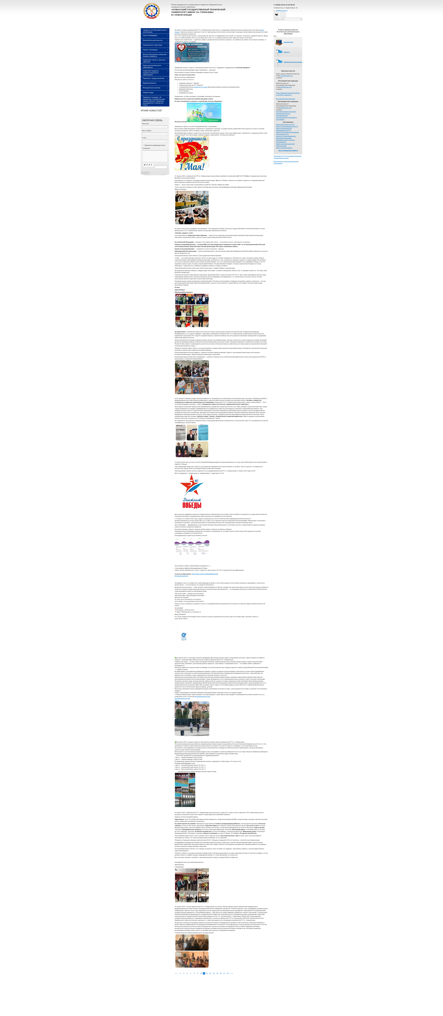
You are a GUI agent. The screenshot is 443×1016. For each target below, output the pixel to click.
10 (201, 973)
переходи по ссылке (200, 87)
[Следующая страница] (231, 973)
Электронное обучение (293, 62)
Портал (286, 52)
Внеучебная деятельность (153, 40)
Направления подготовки (152, 45)
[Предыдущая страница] (176, 973)
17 (224, 973)
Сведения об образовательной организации (154, 31)
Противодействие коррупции (285, 99)
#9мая (177, 700)
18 (227, 973)
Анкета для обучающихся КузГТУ (287, 126)
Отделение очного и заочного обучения (154, 61)
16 (221, 973)
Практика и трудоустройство (153, 78)
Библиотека (288, 42)
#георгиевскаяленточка (202, 696)
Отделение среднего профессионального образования (151, 73)
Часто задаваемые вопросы (288, 150)
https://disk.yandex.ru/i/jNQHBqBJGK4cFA (205, 574)
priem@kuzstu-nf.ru (287, 76)
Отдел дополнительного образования (152, 66)
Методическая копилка (151, 88)
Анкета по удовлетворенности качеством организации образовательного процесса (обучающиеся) (286, 139)
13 (210, 973)
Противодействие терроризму (286, 111)
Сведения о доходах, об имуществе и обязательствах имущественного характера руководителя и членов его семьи (154, 101)
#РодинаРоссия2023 (181, 576)
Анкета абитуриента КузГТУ (285, 124)
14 (214, 973)
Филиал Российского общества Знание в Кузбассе (154, 55)
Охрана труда (148, 92)
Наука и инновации (150, 50)
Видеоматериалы (149, 83)
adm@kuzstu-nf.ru (281, 10)
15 (217, 973)
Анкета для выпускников (284, 148)
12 (207, 973)
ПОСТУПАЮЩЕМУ (150, 35)
